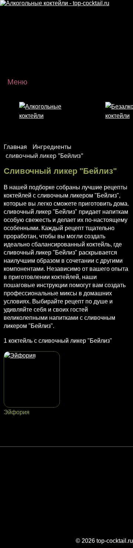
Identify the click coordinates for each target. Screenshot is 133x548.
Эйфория (17, 412)
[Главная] (54, 3)
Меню (17, 82)
